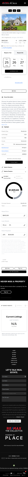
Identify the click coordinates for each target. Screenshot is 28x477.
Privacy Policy (20, 417)
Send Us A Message (14, 421)
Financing (14, 358)
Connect (14, 364)
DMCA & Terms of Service (15, 475)
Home (14, 350)
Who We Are (14, 362)
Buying (14, 354)
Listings (14, 352)
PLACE (17, 456)
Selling (14, 356)
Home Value (14, 360)
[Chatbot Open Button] (24, 473)
